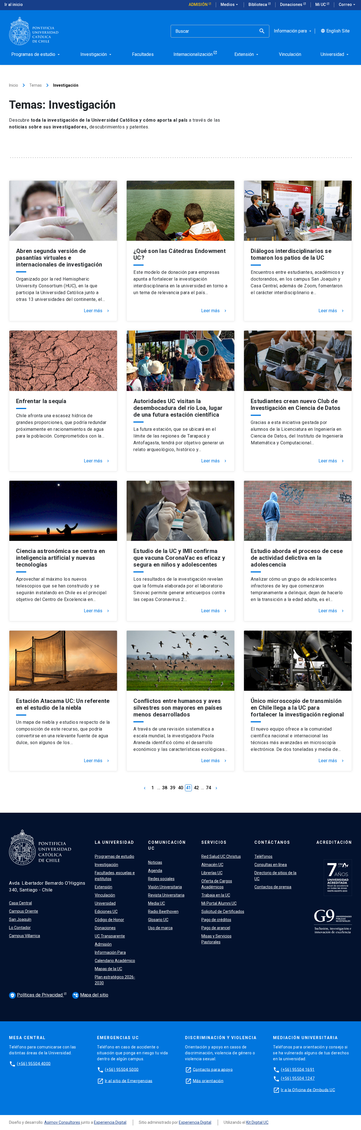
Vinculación (105, 895)
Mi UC (321, 4)
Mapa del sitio (90, 995)
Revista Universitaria (166, 895)
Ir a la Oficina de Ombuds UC (308, 1089)
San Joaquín (20, 919)
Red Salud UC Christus (221, 856)
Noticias (155, 862)
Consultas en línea (270, 864)
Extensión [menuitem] (246, 54)
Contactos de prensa (272, 887)
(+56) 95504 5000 (122, 1069)
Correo (347, 4)
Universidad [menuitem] (335, 54)
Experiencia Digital (110, 1122)
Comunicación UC (167, 845)
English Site (335, 31)
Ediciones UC (106, 911)
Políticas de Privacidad (37, 995)
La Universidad (114, 842)
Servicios (214, 842)
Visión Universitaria (165, 887)
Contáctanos (272, 842)
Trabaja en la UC (215, 895)
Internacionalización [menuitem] (193, 54)
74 (208, 787)
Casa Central (20, 903)
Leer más (97, 311)
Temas (35, 85)
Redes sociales (161, 879)
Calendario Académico (115, 960)
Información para (293, 31)
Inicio (13, 85)
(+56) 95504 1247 (298, 1078)
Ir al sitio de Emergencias (129, 1080)
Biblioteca (258, 4)
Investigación (106, 864)
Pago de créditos (216, 919)
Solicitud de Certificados (222, 911)
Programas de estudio (114, 856)
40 (180, 787)
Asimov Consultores (62, 1122)
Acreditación (334, 842)
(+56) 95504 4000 (34, 1063)
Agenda (155, 870)
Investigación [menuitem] (96, 54)
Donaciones (291, 4)
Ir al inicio (14, 4)
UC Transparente (110, 936)
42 (196, 787)
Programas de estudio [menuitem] (36, 54)
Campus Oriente (23, 911)
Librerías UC (212, 873)
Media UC (156, 903)
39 (172, 787)
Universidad (105, 903)
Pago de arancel (215, 928)
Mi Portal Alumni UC (219, 903)
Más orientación (208, 1080)
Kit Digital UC (257, 1122)
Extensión (103, 887)
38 (164, 787)
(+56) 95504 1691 (298, 1069)
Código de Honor (109, 919)
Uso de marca (160, 928)
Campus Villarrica (24, 936)
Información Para (110, 952)
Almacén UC (212, 864)
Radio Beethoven (163, 911)
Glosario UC (158, 919)
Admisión (198, 4)
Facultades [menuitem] (143, 54)
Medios (230, 4)
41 (188, 787)
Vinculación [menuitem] (290, 54)
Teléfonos (263, 856)
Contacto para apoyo (213, 1069)
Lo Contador (20, 927)
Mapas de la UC (108, 969)
